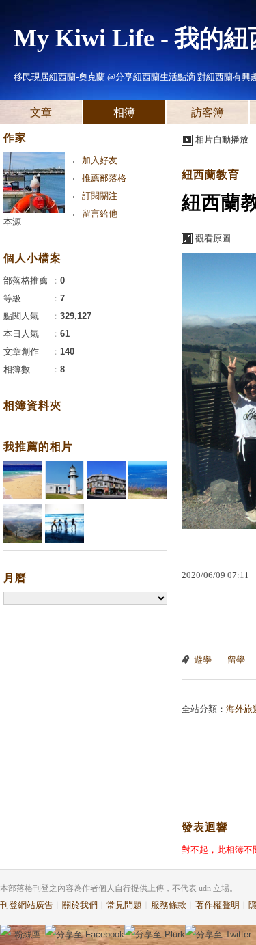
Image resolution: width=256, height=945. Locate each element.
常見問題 (124, 905)
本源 (12, 222)
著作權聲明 (217, 905)
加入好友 (99, 160)
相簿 (124, 112)
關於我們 (80, 905)
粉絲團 (27, 934)
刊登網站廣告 (26, 905)
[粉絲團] (5, 930)
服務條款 (168, 905)
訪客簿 (207, 112)
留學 (236, 660)
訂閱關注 (99, 196)
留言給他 (99, 213)
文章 (41, 112)
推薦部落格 (104, 178)
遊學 (203, 660)
